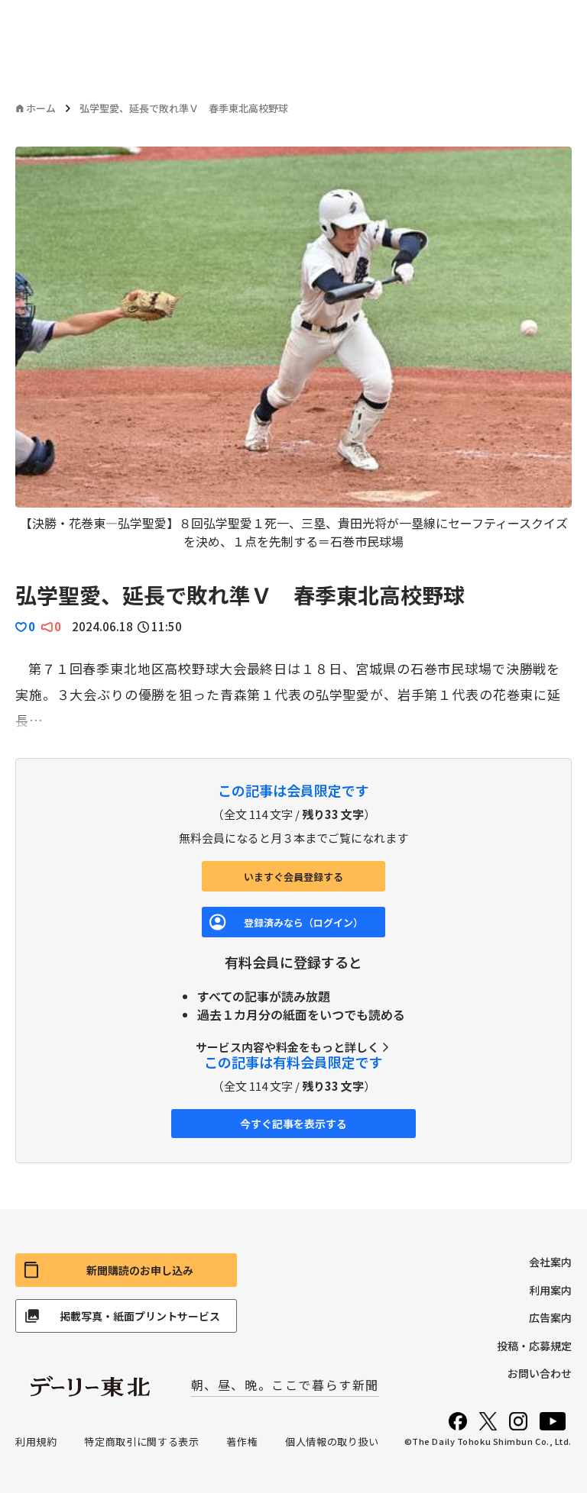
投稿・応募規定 (534, 1345)
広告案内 (550, 1317)
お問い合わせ (540, 1373)
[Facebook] (458, 1421)
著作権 (242, 1441)
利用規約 (36, 1441)
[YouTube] (552, 1421)
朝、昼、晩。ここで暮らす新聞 (285, 1384)
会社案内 (550, 1261)
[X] (488, 1421)
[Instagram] (518, 1421)
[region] (293, 348)
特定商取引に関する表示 (141, 1441)
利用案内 (550, 1290)
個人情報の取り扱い (332, 1441)
